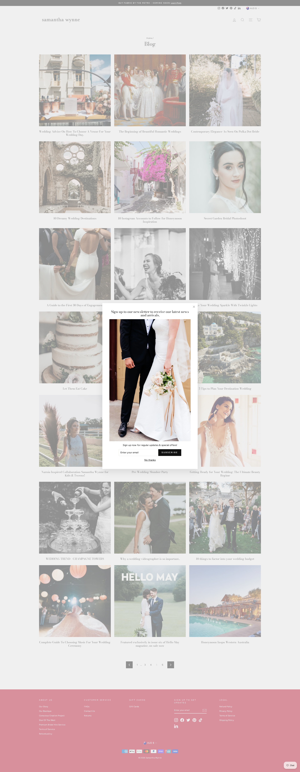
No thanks (150, 460)
